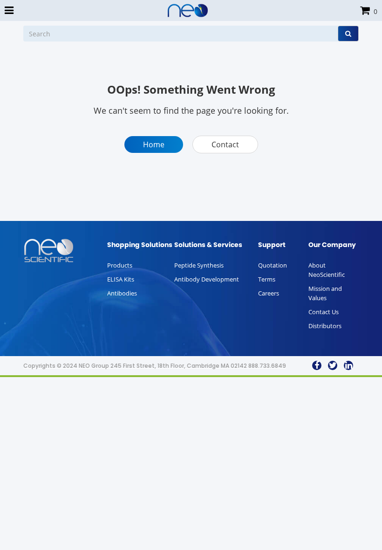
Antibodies (122, 293)
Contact (225, 144)
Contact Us (323, 312)
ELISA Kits (120, 279)
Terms (266, 279)
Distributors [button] (324, 326)
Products (119, 265)
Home (153, 144)
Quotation (272, 265)
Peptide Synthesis (199, 265)
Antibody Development (206, 279)
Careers (268, 293)
